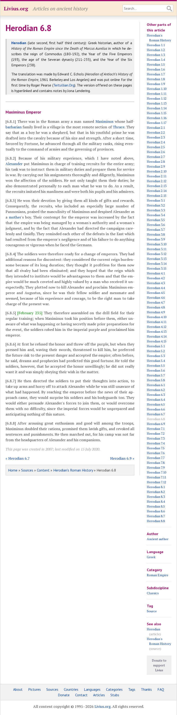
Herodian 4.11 (156, 322)
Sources (27, 470)
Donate (64, 695)
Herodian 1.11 (156, 93)
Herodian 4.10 (156, 317)
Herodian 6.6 (156, 409)
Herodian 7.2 (156, 433)
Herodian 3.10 (156, 244)
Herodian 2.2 (156, 132)
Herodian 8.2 (156, 492)
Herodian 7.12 (156, 482)
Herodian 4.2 (156, 278)
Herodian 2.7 (156, 156)
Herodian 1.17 (156, 122)
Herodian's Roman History (73, 470)
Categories (114, 689)
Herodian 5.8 (156, 380)
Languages (92, 689)
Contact (81, 695)
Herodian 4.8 (156, 307)
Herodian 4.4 (156, 288)
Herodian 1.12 (156, 98)
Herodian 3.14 (156, 263)
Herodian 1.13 (156, 103)
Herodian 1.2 (156, 50)
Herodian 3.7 (156, 229)
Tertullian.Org (63, 85)
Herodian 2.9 (156, 166)
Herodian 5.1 (156, 346)
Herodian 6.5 (156, 404)
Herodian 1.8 (156, 79)
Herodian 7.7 (156, 458)
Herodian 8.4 (156, 501)
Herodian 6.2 (156, 390)
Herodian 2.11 (156, 176)
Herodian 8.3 (156, 496)
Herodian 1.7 (156, 74)
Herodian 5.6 (156, 370)
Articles (99, 695)
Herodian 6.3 (156, 394)
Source (152, 611)
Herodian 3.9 (156, 239)
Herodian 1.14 (156, 108)
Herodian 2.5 (156, 147)
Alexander (14, 163)
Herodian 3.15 (156, 268)
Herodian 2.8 (156, 161)
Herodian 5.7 (156, 375)
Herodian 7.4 (156, 443)
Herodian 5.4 (156, 360)
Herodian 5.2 (156, 351)
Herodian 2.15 (156, 195)
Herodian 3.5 (156, 220)
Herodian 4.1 (156, 273)
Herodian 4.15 (156, 341)
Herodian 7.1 (156, 428)
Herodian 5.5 (156, 365)
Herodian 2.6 (156, 152)
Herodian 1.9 (156, 84)
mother (15, 217)
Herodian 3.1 (156, 200)
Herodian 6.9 (156, 424)
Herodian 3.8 (156, 234)
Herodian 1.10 (156, 88)
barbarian (14, 126)
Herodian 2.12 (156, 181)
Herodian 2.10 (156, 171)
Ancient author (157, 539)
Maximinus (104, 121)
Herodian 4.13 (156, 331)
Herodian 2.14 (156, 190)
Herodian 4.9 (156, 312)
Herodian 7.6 (156, 453)
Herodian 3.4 (156, 215)
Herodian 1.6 (156, 69)
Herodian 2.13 (156, 186)
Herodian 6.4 (156, 399)
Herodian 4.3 (156, 283)
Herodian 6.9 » (122, 458)
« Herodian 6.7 (18, 458)
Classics (153, 593)
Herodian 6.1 (156, 385)
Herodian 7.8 (156, 462)
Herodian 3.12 (156, 254)
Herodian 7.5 (156, 448)
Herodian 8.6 (156, 511)
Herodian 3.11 (156, 249)
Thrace (118, 126)
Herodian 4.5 (156, 292)
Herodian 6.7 (156, 414)
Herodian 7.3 (156, 438)
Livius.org (16, 8)
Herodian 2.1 (156, 127)
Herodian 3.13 (156, 258)
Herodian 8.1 (156, 487)
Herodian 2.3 (156, 137)
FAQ (160, 689)
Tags (131, 689)
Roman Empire (157, 575)
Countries (71, 689)
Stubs (114, 695)
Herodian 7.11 (156, 477)
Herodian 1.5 (156, 64)
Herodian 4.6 (156, 297)
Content (43, 470)
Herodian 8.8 (156, 521)
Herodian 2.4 (156, 142)
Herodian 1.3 (156, 54)
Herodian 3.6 (156, 224)
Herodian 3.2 (156, 205)
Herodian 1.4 (156, 59)
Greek (151, 557)
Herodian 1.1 (156, 45)
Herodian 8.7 (156, 516)
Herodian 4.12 (156, 326)
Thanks (146, 689)
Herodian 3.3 (156, 210)
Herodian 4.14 (156, 336)
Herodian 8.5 (156, 506)
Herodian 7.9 (156, 467)
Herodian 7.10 (156, 472)
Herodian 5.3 (156, 356)
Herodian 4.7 (156, 302)
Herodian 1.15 (156, 113)
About (18, 689)
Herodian (153, 629)
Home (13, 470)
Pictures (34, 689)
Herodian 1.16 (156, 118)
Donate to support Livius (159, 665)
